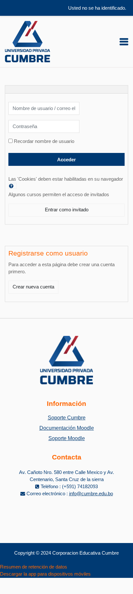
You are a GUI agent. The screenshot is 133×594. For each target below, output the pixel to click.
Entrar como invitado (66, 209)
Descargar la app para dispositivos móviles (45, 574)
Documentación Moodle (66, 428)
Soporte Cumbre (67, 417)
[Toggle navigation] (124, 41)
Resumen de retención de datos (33, 566)
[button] (12, 186)
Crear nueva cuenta (33, 286)
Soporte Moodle (66, 438)
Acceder (66, 159)
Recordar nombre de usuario (44, 141)
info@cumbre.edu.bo (91, 493)
